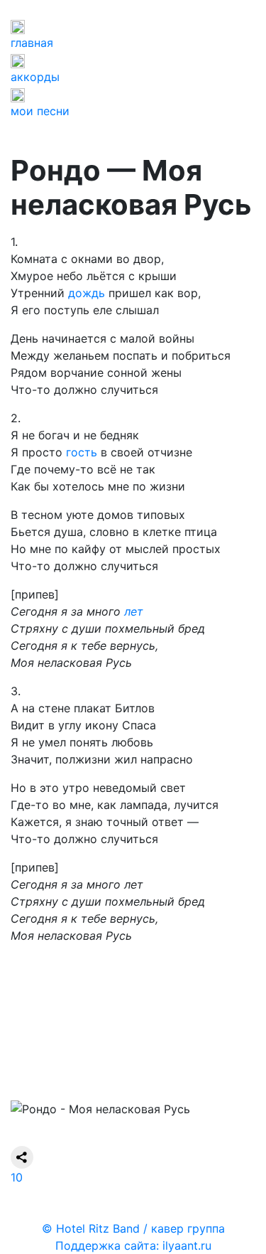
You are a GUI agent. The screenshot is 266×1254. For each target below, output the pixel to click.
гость (81, 452)
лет (133, 611)
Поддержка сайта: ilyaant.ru (133, 1245)
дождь (86, 293)
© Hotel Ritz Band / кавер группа (133, 1228)
